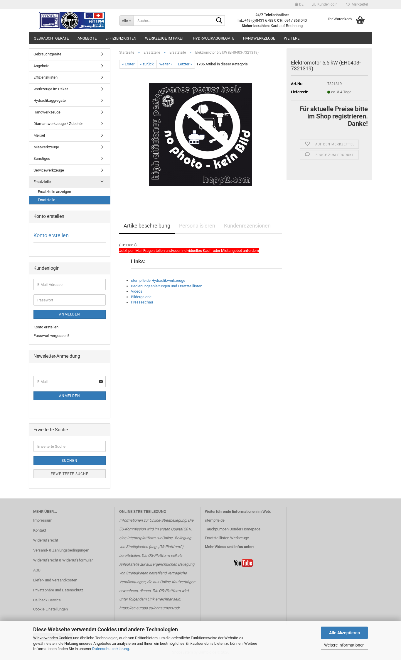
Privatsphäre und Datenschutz (58, 590)
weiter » (165, 64)
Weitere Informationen (344, 645)
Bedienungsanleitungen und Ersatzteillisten (166, 286)
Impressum (42, 520)
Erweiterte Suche (69, 474)
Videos (136, 291)
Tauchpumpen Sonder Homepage (232, 529)
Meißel (39, 135)
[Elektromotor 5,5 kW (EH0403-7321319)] (200, 134)
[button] (299, 4)
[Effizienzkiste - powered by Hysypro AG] (71, 20)
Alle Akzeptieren (344, 632)
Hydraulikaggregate (213, 38)
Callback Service (47, 600)
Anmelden (69, 314)
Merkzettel (359, 4)
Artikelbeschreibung (147, 226)
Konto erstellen (51, 235)
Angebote (87, 38)
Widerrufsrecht (45, 540)
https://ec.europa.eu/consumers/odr (149, 608)
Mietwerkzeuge (46, 147)
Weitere (291, 38)
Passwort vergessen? (51, 335)
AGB (37, 570)
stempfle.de (215, 520)
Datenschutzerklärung (110, 649)
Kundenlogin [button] (327, 4)
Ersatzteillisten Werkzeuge (227, 538)
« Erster (128, 64)
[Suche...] (219, 21)
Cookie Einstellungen (50, 609)
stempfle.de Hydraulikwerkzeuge (158, 280)
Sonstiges (41, 158)
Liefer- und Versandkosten (55, 580)
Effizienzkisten (120, 38)
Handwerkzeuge (259, 38)
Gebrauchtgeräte (51, 38)
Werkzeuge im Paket (164, 38)
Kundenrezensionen (247, 226)
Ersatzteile (42, 181)
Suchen (69, 461)
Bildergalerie (141, 297)
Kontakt (39, 530)
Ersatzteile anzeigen (54, 191)
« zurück (147, 64)
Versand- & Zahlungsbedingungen (61, 550)
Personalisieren (197, 226)
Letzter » (185, 64)
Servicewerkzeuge (48, 170)
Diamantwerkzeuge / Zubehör (58, 123)
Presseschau (142, 302)
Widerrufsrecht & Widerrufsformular (63, 560)
